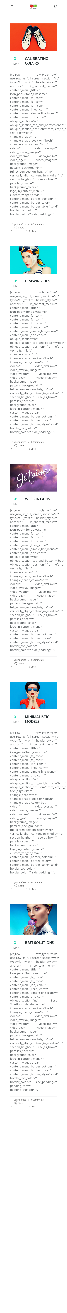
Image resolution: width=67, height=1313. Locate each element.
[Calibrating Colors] (33, 37)
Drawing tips (37, 281)
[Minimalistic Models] (33, 695)
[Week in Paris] (33, 478)
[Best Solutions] (33, 919)
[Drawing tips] (33, 260)
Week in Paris (37, 499)
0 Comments (37, 224)
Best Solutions (39, 943)
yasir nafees (20, 224)
